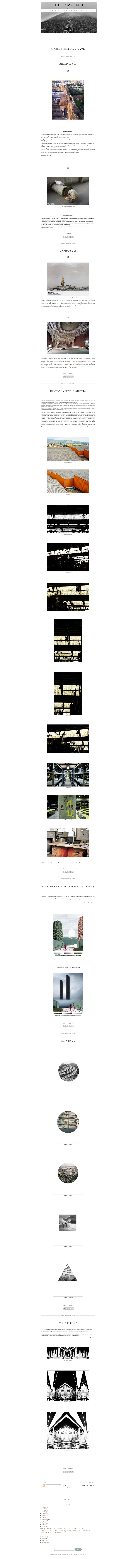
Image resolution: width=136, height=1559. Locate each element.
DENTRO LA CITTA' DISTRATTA (68, 391)
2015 (44, 1508)
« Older (43, 1483)
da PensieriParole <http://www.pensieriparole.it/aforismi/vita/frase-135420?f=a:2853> (68, 911)
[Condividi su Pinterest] (73, 237)
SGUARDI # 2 (68, 1041)
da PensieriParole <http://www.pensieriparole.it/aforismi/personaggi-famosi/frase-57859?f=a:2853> (41, 971)
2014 (44, 1510)
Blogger (70, 1487)
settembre (45, 1519)
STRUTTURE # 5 (68, 1323)
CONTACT (73, 11)
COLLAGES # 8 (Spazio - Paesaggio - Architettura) (68, 886)
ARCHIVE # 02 (68, 251)
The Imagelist (69, 5)
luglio (44, 1523)
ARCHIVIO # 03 (68, 63)
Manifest (70, 1554)
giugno (44, 1524)
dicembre (45, 1513)
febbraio (45, 1540)
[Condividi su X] (68, 237)
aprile (44, 1537)
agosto (44, 1521)
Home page (54, 11)
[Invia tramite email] (64, 237)
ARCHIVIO (83, 11)
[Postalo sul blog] (66, 237)
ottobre (44, 1517)
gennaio (44, 1542)
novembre (45, 1515)
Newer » (92, 1483)
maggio (44, 1526)
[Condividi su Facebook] (70, 237)
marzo (44, 1538)
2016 (44, 1507)
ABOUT (64, 11)
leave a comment (68, 373)
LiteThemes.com (82, 1554)
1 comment (68, 233)
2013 (44, 1512)
